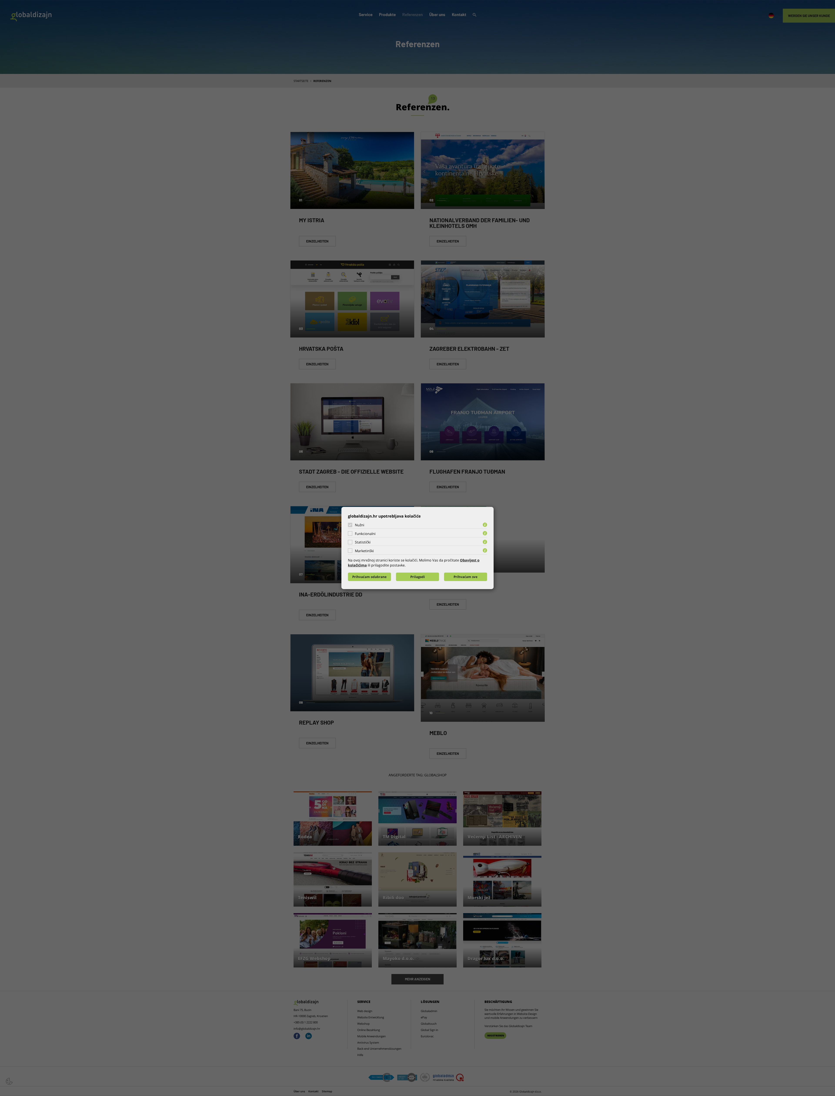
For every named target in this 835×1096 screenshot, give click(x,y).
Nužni (359, 525)
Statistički (363, 542)
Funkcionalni (365, 533)
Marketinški (364, 550)
